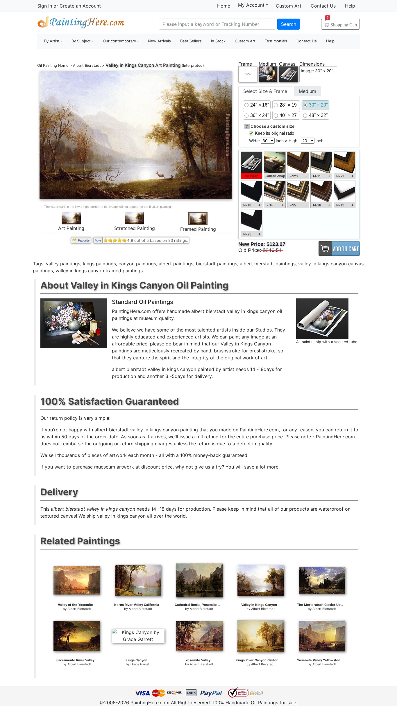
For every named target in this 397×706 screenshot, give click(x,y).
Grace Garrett (140, 664)
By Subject (81, 41)
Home (223, 6)
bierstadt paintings (216, 263)
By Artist (52, 41)
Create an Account (80, 6)
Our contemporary (119, 41)
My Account (251, 5)
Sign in (44, 6)
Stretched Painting (134, 228)
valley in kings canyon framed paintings (99, 270)
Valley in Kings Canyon (129, 65)
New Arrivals (159, 41)
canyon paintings (137, 263)
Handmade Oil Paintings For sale (80, 23)
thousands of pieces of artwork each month (105, 455)
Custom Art (288, 6)
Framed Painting (198, 229)
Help (350, 6)
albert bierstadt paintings (268, 263)
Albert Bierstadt (87, 65)
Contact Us (323, 6)
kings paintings (99, 263)
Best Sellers (191, 41)
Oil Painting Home (52, 65)
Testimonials (276, 41)
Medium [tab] (307, 91)
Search (288, 24)
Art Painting (71, 228)
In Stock (218, 41)
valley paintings (63, 263)
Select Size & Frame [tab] (265, 91)
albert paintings (176, 263)
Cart (342, 23)
